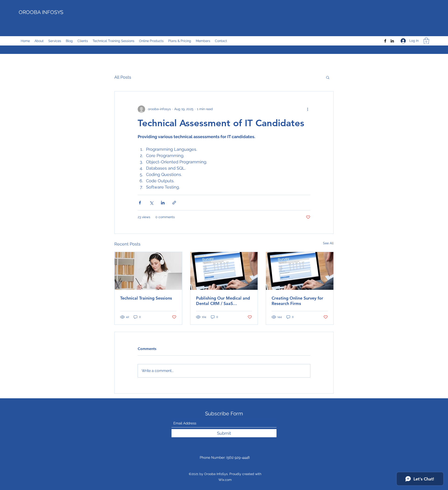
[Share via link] (174, 202)
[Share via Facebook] (140, 202)
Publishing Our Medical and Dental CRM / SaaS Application (223, 300)
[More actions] (307, 109)
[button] (426, 40)
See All (328, 243)
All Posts (122, 77)
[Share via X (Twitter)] (151, 202)
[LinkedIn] (392, 40)
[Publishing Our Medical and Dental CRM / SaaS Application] (224, 271)
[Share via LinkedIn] (163, 202)
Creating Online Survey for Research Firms (297, 300)
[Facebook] (385, 40)
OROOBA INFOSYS (41, 12)
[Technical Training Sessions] (148, 271)
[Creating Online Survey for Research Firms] (299, 271)
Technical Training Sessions (146, 298)
